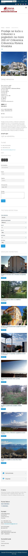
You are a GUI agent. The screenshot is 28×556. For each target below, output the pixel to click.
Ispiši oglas (5, 133)
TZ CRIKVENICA (4, 506)
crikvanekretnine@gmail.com (9, 149)
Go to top (14, 553)
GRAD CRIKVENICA (5, 503)
